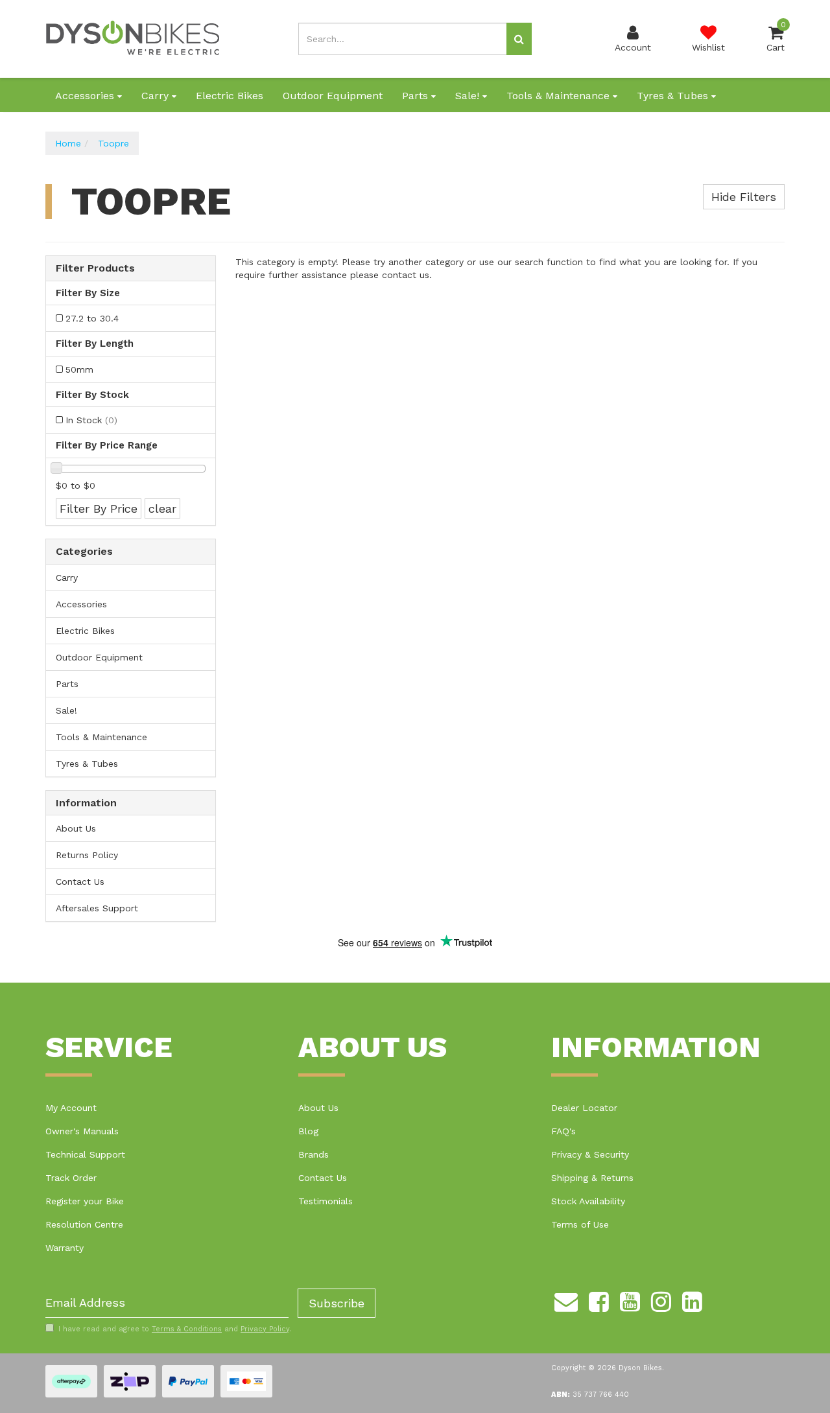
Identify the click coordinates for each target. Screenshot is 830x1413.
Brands (313, 1154)
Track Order (71, 1178)
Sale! (468, 95)
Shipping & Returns (592, 1178)
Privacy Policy (265, 1329)
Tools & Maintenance (559, 95)
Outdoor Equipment (333, 95)
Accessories (86, 95)
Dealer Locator (584, 1108)
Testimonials (325, 1201)
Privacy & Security (590, 1154)
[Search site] (519, 39)
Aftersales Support (97, 908)
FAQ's (563, 1131)
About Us (76, 828)
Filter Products (95, 268)
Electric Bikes (229, 95)
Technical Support (85, 1154)
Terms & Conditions (187, 1329)
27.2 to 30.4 (92, 318)
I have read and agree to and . (174, 1329)
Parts (416, 95)
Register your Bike (84, 1201)
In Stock (91, 420)
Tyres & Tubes (674, 95)
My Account (71, 1108)
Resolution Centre (84, 1224)
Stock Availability (588, 1201)
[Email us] (566, 1300)
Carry (156, 95)
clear (162, 508)
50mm (79, 369)
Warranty (64, 1248)
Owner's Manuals (82, 1131)
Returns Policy (87, 855)
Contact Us (80, 881)
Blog (308, 1131)
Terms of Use (580, 1224)
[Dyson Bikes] (132, 38)
